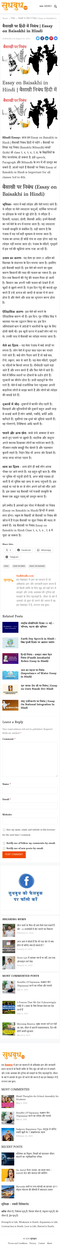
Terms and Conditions (17, 1244)
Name (6, 784)
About (49, 1244)
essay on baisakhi (37, 566)
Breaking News (14, 919)
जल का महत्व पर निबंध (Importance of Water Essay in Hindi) (38, 674)
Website (7, 815)
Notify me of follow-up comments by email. (31, 843)
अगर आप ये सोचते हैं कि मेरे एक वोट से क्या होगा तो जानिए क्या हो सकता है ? (35, 944)
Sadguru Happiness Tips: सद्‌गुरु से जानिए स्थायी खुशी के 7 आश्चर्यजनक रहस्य (36, 1131)
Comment (9, 739)
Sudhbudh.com (8, 39)
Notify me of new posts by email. (25, 848)
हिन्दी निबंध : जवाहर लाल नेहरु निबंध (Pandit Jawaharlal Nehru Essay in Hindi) (36, 658)
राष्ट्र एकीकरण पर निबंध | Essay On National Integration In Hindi (38, 705)
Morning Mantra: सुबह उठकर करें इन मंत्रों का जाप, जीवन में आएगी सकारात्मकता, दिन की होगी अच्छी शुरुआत (37, 1028)
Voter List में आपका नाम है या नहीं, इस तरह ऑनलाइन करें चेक (36, 960)
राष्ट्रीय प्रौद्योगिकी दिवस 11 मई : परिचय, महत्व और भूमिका (37, 625)
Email (6, 800)
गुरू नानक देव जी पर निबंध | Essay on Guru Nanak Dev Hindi (39, 688)
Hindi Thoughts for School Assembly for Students (37, 1098)
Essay (6, 566)
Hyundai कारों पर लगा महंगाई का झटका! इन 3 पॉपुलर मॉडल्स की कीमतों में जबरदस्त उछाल (36, 1188)
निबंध (13, 19)
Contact (41, 1244)
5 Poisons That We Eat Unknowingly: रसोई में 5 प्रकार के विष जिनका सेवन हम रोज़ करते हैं (36, 1006)
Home (5, 19)
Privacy (32, 1244)
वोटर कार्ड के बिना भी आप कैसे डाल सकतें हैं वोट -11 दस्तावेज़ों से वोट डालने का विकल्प (36, 927)
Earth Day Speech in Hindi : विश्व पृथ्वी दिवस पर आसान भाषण (38, 641)
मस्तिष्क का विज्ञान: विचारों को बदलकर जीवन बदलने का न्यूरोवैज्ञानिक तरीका (35, 1155)
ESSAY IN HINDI (19, 566)
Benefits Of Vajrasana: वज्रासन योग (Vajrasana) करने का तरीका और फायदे (34, 984)
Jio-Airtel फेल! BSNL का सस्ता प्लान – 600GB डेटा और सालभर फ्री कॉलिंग (34, 1172)
